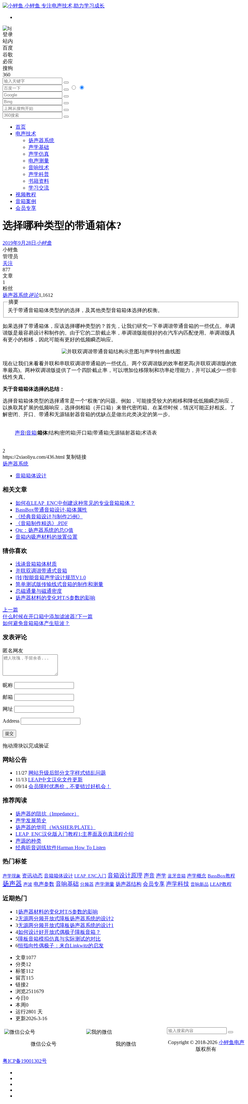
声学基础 (38, 147)
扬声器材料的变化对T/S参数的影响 (55, 598)
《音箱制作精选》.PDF (42, 523)
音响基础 (67, 884)
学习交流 (38, 188)
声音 (20, 432)
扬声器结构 (128, 884)
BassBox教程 (221, 875)
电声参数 (44, 884)
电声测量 (38, 160)
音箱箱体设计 (31, 475)
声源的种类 (28, 841)
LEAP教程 (221, 884)
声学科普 (38, 174)
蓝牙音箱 (177, 875)
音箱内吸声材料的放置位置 (47, 537)
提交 (9, 733)
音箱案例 (26, 201)
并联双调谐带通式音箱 (41, 570)
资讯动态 (32, 875)
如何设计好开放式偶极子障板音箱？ (59, 932)
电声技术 (26, 133)
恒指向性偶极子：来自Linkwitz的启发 (61, 945)
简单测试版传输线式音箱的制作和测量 (59, 584)
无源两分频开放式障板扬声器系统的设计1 (66, 925)
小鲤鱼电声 (231, 1042)
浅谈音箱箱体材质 (36, 564)
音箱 (31, 432)
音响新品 (200, 884)
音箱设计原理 (125, 875)
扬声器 (12, 883)
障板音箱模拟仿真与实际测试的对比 (59, 939)
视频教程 (26, 194)
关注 (8, 263)
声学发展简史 (31, 820)
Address (12, 721)
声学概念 (196, 875)
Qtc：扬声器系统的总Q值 (44, 530)
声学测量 (104, 884)
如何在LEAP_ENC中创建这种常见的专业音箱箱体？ (75, 503)
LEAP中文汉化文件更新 (55, 779)
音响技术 (38, 167)
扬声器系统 (41, 140)
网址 (8, 709)
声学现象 (12, 875)
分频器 (87, 884)
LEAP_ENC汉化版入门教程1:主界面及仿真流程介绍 (75, 834)
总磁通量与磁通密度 (39, 591)
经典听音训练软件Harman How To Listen (61, 847)
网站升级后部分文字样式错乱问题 (67, 773)
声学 (161, 876)
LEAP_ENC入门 (90, 876)
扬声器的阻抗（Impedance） (47, 813)
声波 (27, 884)
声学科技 (177, 884)
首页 (21, 127)
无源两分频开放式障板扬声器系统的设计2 (66, 918)
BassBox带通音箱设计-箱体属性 (51, 510)
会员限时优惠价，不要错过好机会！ (69, 786)
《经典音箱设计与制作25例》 (49, 516)
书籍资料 (38, 181)
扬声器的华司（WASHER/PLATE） (56, 827)
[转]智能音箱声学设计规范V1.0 (51, 577)
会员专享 (26, 208)
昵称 (8, 685)
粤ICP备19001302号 (25, 1061)
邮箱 (8, 697)
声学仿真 (38, 154)
